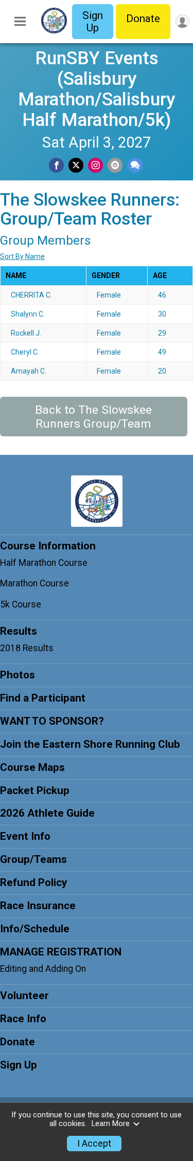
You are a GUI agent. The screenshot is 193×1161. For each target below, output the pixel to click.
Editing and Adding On (43, 969)
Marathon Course (34, 583)
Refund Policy (33, 882)
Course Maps (32, 767)
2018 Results (27, 648)
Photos (17, 675)
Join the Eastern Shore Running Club (90, 744)
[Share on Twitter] (75, 165)
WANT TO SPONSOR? (52, 721)
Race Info (23, 1018)
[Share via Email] (115, 165)
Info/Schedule (34, 929)
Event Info (25, 836)
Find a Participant (42, 698)
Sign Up (92, 21)
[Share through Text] (135, 165)
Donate (143, 18)
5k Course (20, 604)
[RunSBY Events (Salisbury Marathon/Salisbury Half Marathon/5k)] (54, 31)
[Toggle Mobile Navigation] (20, 21)
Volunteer (24, 995)
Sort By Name (22, 256)
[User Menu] (182, 21)
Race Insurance (38, 905)
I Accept (94, 1143)
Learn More (111, 1123)
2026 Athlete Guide (47, 813)
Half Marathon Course (43, 563)
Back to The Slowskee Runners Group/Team (93, 417)
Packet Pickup (34, 790)
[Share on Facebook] (56, 165)
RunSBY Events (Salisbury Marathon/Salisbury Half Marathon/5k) (96, 89)
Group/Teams (33, 859)
